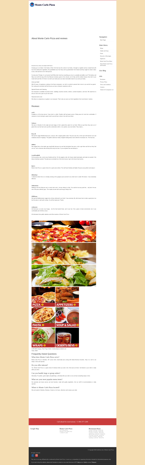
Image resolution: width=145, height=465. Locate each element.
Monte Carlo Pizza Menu (106, 61)
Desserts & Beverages (105, 56)
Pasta (101, 53)
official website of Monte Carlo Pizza (60, 214)
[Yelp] (36, 456)
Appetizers (102, 58)
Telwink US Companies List (106, 89)
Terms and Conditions (105, 84)
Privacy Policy (103, 82)
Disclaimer (102, 79)
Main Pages (103, 40)
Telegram (94, 462)
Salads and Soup (104, 51)
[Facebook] (33, 456)
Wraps (101, 48)
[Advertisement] (72, 23)
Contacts (102, 87)
